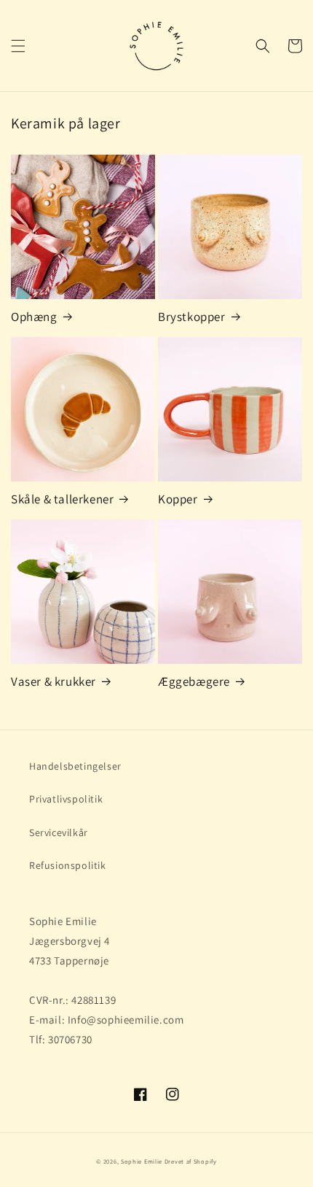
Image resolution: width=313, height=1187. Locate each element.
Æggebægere (194, 681)
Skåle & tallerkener (62, 499)
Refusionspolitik (67, 865)
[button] (18, 46)
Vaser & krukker (53, 681)
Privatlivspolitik (66, 798)
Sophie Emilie (141, 1161)
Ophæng (34, 317)
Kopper (178, 499)
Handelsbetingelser (75, 766)
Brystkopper (192, 317)
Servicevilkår (58, 832)
